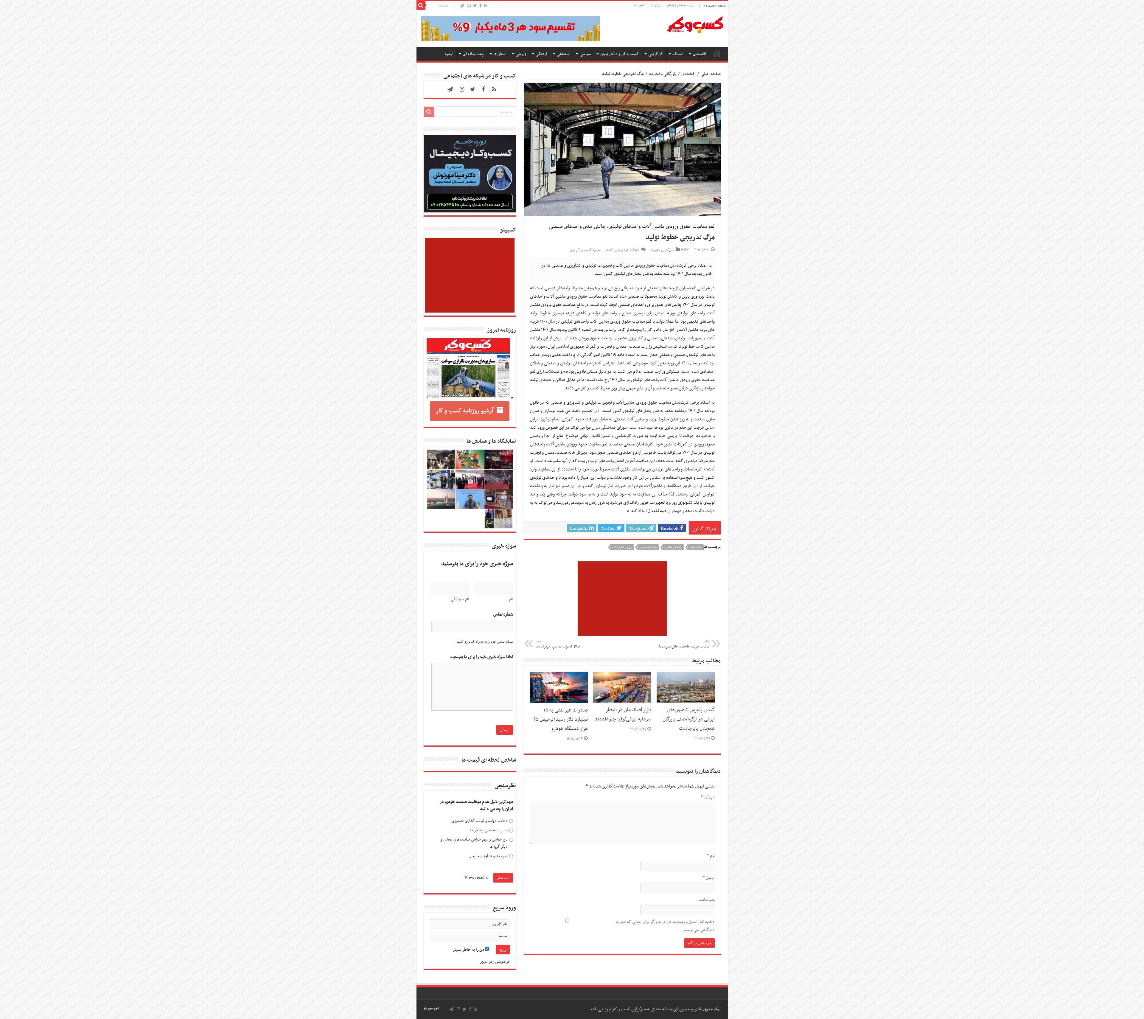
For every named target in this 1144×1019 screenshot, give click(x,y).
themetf (431, 1009)
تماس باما (639, 5)
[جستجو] (420, 5)
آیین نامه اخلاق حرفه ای (680, 5)
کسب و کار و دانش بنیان (619, 54)
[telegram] (461, 6)
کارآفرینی (655, 54)
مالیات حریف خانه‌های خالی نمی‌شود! (684, 644)
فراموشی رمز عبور (495, 961)
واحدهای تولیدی (673, 547)
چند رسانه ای (473, 54)
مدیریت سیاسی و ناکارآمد (488, 830)
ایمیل (709, 878)
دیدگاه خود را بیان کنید (622, 250)
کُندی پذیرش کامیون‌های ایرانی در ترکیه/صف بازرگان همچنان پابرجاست (689, 719)
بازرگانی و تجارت (662, 74)
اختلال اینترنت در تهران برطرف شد (558, 644)
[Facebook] (480, 6)
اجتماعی (563, 54)
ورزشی (521, 54)
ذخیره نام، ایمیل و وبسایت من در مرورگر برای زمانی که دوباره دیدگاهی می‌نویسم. (665, 926)
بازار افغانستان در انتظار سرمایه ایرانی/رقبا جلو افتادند (623, 715)
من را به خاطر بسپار (469, 949)
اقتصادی (699, 54)
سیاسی (585, 54)
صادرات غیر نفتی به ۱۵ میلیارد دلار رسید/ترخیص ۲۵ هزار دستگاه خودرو (560, 719)
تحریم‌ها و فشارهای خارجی (488, 856)
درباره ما (656, 5)
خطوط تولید (696, 547)
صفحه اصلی (717, 53)
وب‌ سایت (707, 900)
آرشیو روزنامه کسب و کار (464, 411)
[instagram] (469, 6)
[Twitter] (475, 6)
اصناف (677, 54)
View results (476, 878)
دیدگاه (708, 797)
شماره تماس (503, 614)
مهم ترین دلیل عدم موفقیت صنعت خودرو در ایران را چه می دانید (476, 806)
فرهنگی (541, 54)
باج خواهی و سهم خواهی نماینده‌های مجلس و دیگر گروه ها (474, 843)
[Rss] (486, 6)
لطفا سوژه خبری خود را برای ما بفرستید (481, 657)
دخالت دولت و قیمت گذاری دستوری (480, 820)
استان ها (499, 54)
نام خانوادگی (460, 599)
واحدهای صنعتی (648, 547)
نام (711, 856)
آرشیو (449, 54)
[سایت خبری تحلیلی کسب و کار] (695, 23)
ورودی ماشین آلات (622, 547)
